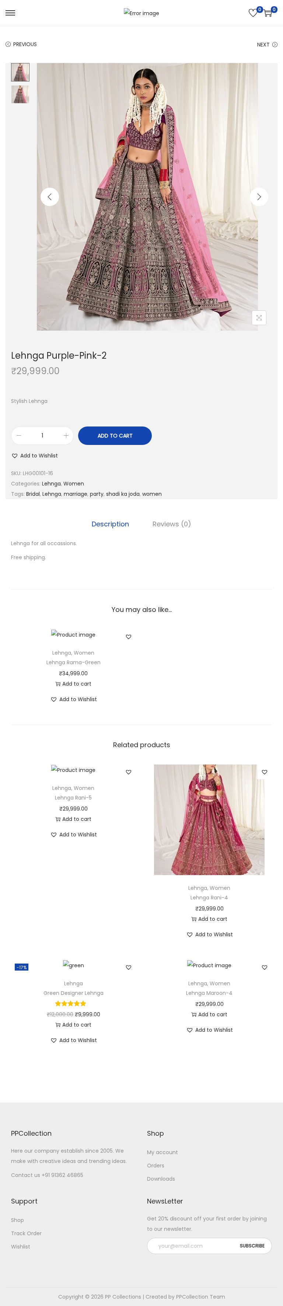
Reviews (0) (172, 524)
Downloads (161, 1179)
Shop (17, 1220)
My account (162, 1152)
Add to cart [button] (76, 683)
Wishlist (20, 1246)
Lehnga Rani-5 (73, 797)
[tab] (110, 524)
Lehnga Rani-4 (209, 897)
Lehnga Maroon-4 (209, 993)
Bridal (33, 494)
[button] (34, 455)
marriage (75, 494)
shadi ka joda (123, 494)
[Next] (259, 197)
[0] (253, 12)
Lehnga (51, 483)
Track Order (26, 1233)
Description (110, 524)
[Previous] (50, 197)
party (97, 494)
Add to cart (115, 435)
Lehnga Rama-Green (73, 662)
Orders (155, 1165)
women (152, 494)
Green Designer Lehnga (73, 993)
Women (73, 483)
